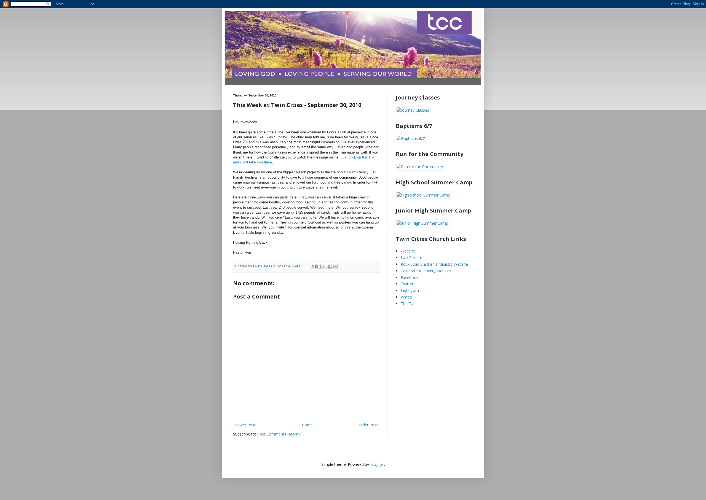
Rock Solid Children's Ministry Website (434, 264)
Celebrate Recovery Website (426, 270)
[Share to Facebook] (329, 266)
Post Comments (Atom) (278, 434)
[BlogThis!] (319, 266)
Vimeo (406, 297)
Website (408, 251)
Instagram (410, 290)
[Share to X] (324, 266)
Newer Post (245, 425)
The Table (410, 303)
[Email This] (314, 266)
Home (307, 425)
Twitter (407, 283)
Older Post (368, 425)
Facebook (409, 277)
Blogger (377, 464)
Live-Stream (411, 257)
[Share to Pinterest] (335, 266)
